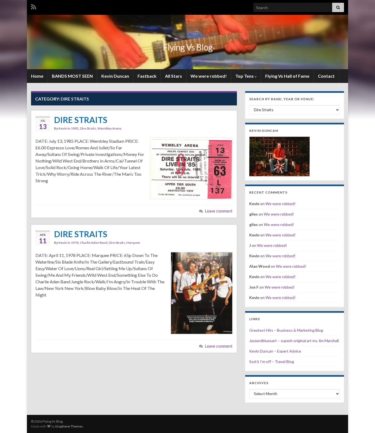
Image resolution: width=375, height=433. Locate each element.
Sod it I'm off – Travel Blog (271, 361)
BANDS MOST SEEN (72, 76)
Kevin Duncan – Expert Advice (275, 351)
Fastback (147, 76)
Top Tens (244, 76)
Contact (326, 76)
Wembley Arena (109, 128)
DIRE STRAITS (80, 120)
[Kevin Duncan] (279, 155)
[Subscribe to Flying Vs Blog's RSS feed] (33, 6)
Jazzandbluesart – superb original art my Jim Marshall (294, 340)
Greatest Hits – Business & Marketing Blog (286, 330)
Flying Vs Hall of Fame (287, 76)
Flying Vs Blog (187, 47)
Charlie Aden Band (93, 243)
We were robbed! (209, 76)
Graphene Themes (69, 426)
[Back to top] (363, 421)
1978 (75, 243)
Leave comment (219, 211)
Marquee (133, 243)
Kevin (62, 128)
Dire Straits (88, 128)
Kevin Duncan (115, 76)
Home (37, 76)
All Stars (173, 76)
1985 (75, 128)
